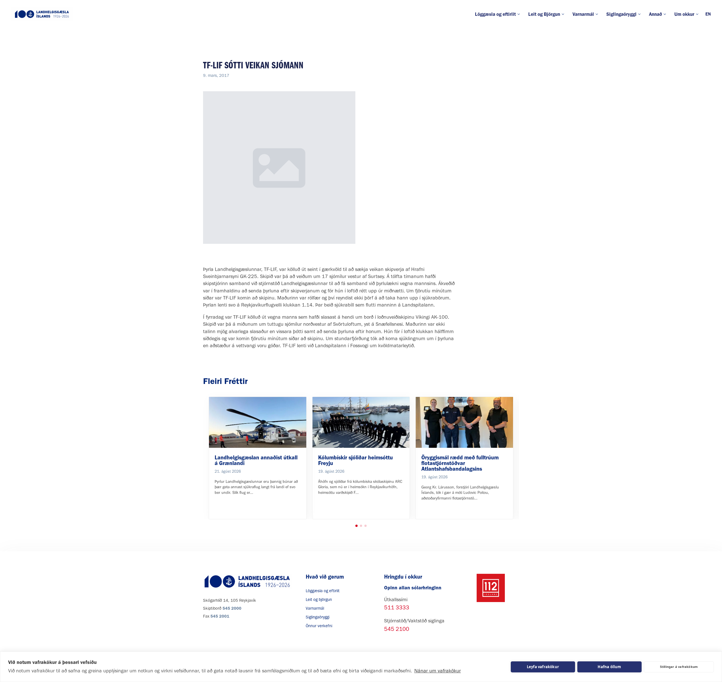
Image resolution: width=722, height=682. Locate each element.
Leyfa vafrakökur (543, 666)
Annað (655, 14)
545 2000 (232, 608)
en (708, 14)
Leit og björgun (319, 599)
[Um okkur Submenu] (698, 14)
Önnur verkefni (319, 625)
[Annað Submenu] (666, 14)
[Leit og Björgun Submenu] (564, 14)
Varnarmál (583, 14)
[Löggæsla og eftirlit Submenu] (520, 14)
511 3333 (396, 607)
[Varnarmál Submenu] (598, 14)
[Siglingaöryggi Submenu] (641, 14)
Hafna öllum (609, 666)
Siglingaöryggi (621, 14)
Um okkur (684, 14)
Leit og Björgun (544, 14)
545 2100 (396, 628)
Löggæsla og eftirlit (495, 14)
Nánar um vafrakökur (437, 671)
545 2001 (219, 616)
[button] (356, 526)
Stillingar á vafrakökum (679, 666)
